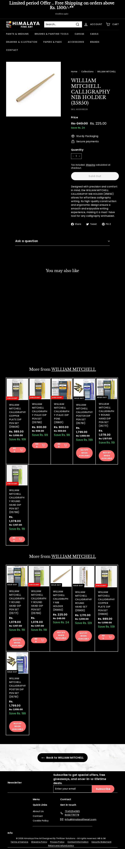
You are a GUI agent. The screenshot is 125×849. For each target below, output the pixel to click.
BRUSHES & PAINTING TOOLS (52, 33)
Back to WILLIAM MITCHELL (65, 757)
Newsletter (15, 782)
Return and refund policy (61, 845)
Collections (87, 71)
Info (10, 833)
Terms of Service (19, 841)
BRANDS (94, 41)
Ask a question (26, 241)
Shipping (90, 164)
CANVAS (79, 33)
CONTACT (12, 50)
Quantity (77, 150)
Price (74, 117)
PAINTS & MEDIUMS (17, 33)
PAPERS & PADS (52, 41)
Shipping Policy (39, 841)
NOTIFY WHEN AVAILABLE (17, 349)
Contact (38, 816)
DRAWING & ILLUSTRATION (21, 41)
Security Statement (101, 841)
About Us (38, 811)
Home (74, 71)
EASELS (94, 33)
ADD (14, 449)
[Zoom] (33, 89)
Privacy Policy (57, 841)
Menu (36, 799)
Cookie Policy (40, 820)
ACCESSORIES (76, 41)
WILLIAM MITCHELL (106, 71)
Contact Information (78, 841)
